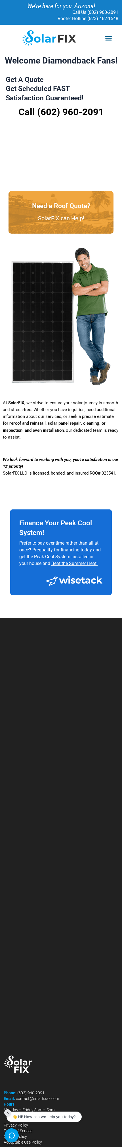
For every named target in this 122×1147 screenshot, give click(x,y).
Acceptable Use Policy (23, 1142)
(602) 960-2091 (31, 1093)
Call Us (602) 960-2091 (95, 12)
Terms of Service (18, 1131)
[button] (108, 38)
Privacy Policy (16, 1125)
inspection (12, 430)
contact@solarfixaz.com (37, 1098)
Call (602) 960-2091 (61, 111)
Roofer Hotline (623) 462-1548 (88, 18)
